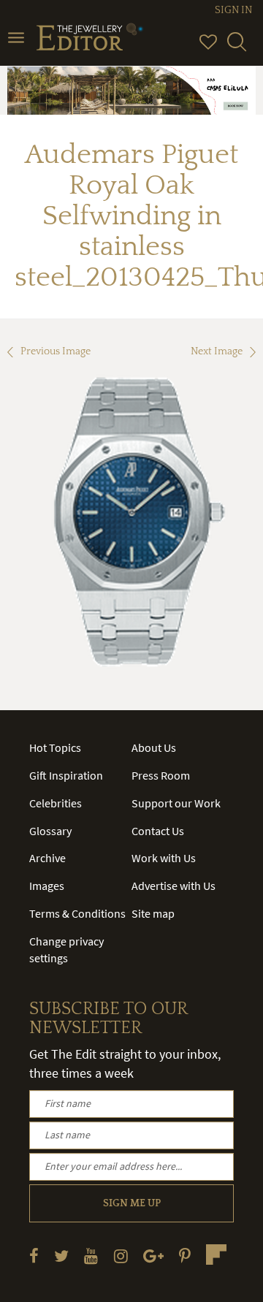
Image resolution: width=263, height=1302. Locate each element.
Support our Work (176, 803)
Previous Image (55, 351)
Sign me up (132, 1203)
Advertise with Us (174, 885)
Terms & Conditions (77, 913)
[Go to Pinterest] (185, 1255)
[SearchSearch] (236, 48)
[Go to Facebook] (34, 1255)
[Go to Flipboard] (216, 1254)
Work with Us (164, 857)
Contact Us (158, 830)
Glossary (50, 830)
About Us (154, 747)
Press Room (161, 775)
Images (46, 885)
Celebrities (55, 803)
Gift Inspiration (66, 775)
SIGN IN (233, 10)
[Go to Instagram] (121, 1255)
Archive (47, 857)
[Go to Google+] (153, 1255)
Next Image (217, 351)
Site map (153, 913)
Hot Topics (55, 747)
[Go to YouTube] (91, 1255)
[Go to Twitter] (61, 1255)
